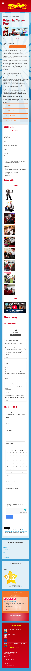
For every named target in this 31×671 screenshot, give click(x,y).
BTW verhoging (11, 634)
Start (4, 14)
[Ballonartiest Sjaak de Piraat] (9, 194)
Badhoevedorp (6, 557)
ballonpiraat (7, 531)
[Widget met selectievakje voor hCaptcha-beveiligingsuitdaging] (17, 511)
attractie (11, 529)
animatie (6, 529)
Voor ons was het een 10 (10, 601)
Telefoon (8, 437)
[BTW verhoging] (5, 635)
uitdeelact (24, 531)
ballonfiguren (24, 529)
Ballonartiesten (10, 14)
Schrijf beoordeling (16, 334)
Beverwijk (5, 554)
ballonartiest (17, 529)
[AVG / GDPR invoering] (5, 640)
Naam (8, 417)
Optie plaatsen (21, 414)
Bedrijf (7, 423)
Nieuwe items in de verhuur (14, 629)
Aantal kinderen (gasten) (12, 488)
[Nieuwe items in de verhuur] (5, 631)
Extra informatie (10, 495)
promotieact (18, 531)
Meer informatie (11, 414)
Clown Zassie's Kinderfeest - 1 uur (18, 608)
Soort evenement (10, 482)
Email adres (9, 430)
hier (21, 586)
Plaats (8, 475)
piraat (12, 531)
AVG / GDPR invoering (13, 639)
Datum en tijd (9, 443)
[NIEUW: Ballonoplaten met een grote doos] (5, 645)
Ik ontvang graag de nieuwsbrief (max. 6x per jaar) (15, 505)
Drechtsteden (6, 549)
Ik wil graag (9, 412)
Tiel (4, 552)
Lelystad (5, 547)
